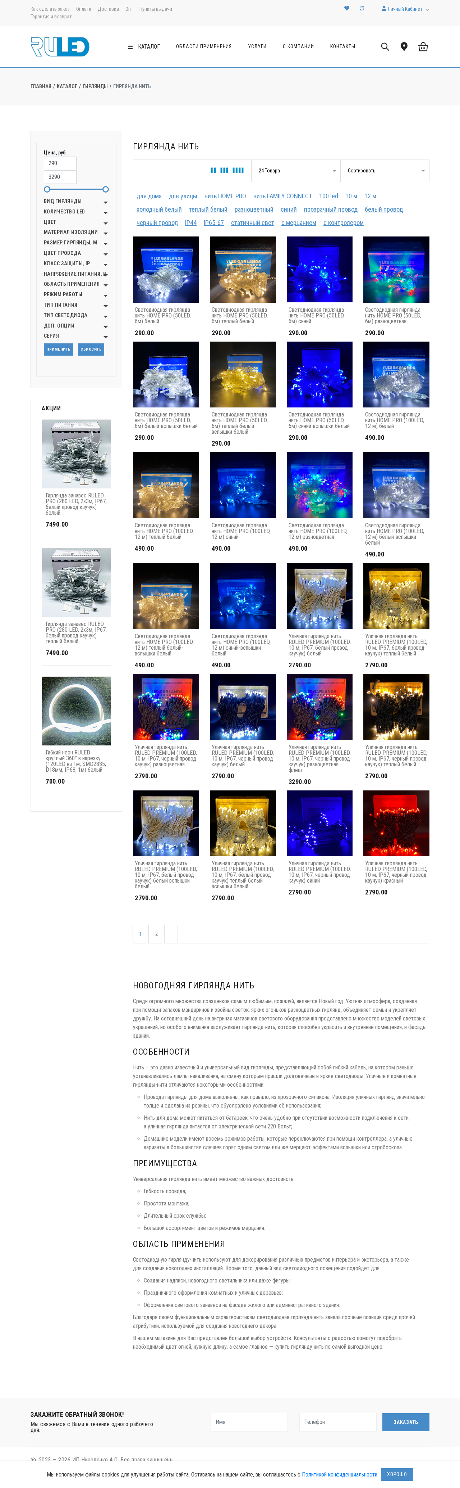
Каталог (67, 86)
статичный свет (252, 222)
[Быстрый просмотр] (103, 466)
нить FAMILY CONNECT (282, 196)
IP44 (191, 222)
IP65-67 (214, 222)
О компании (298, 46)
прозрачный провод (331, 209)
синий (289, 209)
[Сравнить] (103, 481)
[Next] (171, 934)
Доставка (108, 9)
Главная (41, 86)
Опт (129, 9)
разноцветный (254, 209)
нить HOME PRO (225, 196)
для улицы (183, 196)
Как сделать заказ (50, 9)
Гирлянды (95, 86)
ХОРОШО (397, 1474)
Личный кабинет (404, 9)
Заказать (406, 1422)
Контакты (342, 46)
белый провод (384, 209)
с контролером (343, 222)
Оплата (83, 9)
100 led (328, 196)
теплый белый (208, 209)
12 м (370, 196)
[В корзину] (103, 436)
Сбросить (91, 349)
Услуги (257, 46)
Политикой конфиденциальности (339, 1474)
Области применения (204, 46)
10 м (351, 196)
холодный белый (159, 209)
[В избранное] (103, 451)
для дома (149, 196)
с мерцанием (298, 222)
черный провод (157, 222)
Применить (58, 349)
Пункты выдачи (155, 9)
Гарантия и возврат (51, 16)
